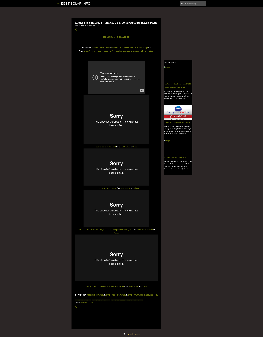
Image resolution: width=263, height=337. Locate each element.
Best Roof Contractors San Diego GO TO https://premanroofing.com (105, 230)
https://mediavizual (116, 295)
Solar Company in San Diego (104, 188)
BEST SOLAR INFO (75, 3)
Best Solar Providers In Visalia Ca (175, 157)
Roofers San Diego (118, 300)
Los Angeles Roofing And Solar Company (177, 122)
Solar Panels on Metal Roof (105, 147)
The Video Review (145, 230)
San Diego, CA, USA (86, 302)
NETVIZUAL (125, 147)
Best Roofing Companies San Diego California (105, 286)
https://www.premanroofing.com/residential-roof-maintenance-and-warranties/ (118, 51)
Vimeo (136, 147)
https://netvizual (95, 295)
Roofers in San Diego (101, 48)
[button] (76, 29)
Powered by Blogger (132, 334)
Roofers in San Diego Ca (101, 300)
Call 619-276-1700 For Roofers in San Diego (129, 48)
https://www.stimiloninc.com (143, 295)
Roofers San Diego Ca (134, 300)
